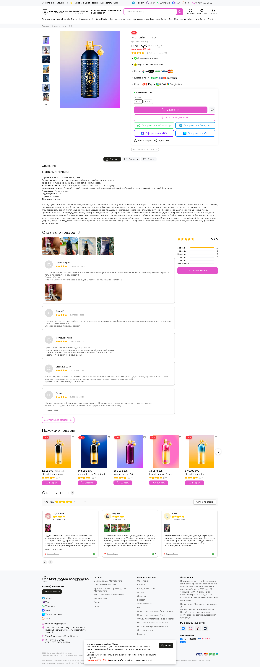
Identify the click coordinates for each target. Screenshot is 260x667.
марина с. (117, 513)
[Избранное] (212, 110)
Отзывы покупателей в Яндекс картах (155, 619)
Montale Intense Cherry (160, 474)
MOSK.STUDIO (57, 655)
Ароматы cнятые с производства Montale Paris (138, 19)
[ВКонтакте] (183, 628)
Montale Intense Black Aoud (91, 474)
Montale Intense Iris (194, 474)
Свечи (97, 602)
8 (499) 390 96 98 (203, 3)
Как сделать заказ (109, 3)
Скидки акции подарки (86, 3)
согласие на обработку (104, 649)
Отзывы (137, 84)
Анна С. (175, 513)
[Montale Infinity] (90, 69)
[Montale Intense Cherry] (165, 451)
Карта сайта (67, 653)
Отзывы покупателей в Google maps (155, 611)
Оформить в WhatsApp (156, 125)
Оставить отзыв (198, 270)
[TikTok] (198, 628)
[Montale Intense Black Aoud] (94, 451)
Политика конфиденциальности (152, 626)
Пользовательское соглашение (152, 622)
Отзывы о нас (55, 493)
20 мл (138, 101)
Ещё (210, 19)
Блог (139, 607)
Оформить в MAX (156, 133)
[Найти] (180, 11)
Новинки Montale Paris (93, 19)
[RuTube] (205, 628)
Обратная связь (144, 603)
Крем (96, 606)
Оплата (137, 71)
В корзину (173, 109)
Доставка (133, 159)
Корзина (141, 634)
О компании (48, 3)
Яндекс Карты (53, 554)
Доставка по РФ (142, 78)
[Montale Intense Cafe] (130, 451)
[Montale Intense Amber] (58, 451)
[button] (53, 70)
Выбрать (53, 483)
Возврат (141, 600)
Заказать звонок (52, 592)
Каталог (54, 26)
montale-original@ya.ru (56, 623)
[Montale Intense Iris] (201, 451)
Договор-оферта (145, 630)
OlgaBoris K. (59, 513)
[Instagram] (191, 628)
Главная (45, 26)
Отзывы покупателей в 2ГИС (151, 615)
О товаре (114, 159)
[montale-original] (65, 11)
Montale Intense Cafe (123, 474)
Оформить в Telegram (198, 125)
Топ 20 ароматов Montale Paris (187, 19)
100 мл (148, 101)
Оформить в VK (197, 133)
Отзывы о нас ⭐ (64, 3)
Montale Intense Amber (53, 474)
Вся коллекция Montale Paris (59, 19)
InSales (80, 655)
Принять (166, 645)
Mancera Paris (100, 598)
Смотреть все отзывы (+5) (58, 420)
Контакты (141, 584)
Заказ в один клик (176, 117)
